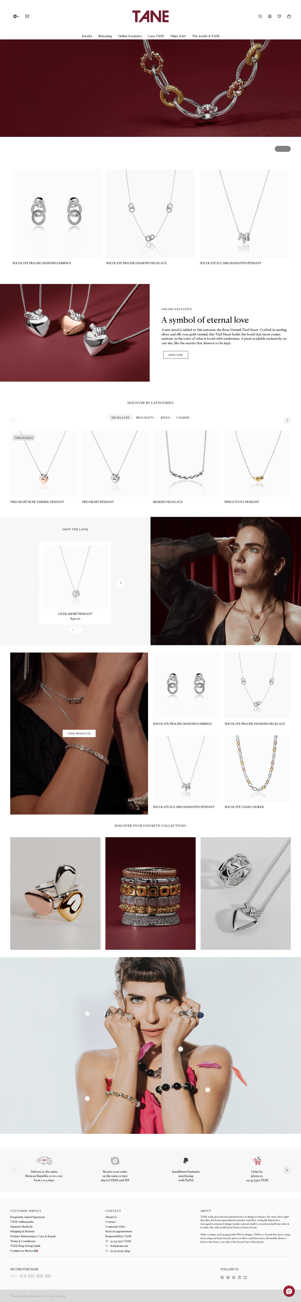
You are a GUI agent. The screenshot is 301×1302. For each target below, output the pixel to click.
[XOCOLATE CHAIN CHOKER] (257, 768)
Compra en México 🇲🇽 (24, 1250)
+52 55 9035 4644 (119, 1250)
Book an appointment (118, 1231)
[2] (207, 1089)
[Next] (287, 420)
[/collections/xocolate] (150, 97)
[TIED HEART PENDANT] (115, 463)
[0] (87, 1098)
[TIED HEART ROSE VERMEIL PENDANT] (43, 463)
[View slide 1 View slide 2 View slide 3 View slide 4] (150, 97)
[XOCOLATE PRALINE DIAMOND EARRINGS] (56, 213)
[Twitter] (228, 1277)
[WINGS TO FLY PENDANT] (257, 463)
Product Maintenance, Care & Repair (33, 1236)
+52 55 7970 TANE (120, 1241)
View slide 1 (72, 629)
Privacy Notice (54, 1296)
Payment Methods (21, 1226)
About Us (111, 1217)
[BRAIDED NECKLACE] (186, 463)
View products (79, 733)
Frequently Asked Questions (27, 1217)
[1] (180, 1049)
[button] (86, 36)
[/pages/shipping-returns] (44, 1161)
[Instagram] (233, 1277)
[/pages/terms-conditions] (186, 1161)
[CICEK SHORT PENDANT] (75, 577)
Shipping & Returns (22, 1231)
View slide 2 (75, 629)
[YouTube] (245, 1277)
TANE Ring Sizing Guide (25, 1246)
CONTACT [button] (113, 1211)
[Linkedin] (239, 1277)
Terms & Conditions (23, 1241)
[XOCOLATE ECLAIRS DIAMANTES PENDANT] (244, 213)
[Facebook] (222, 1277)
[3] (87, 1013)
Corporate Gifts (115, 1226)
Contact (110, 1221)
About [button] (205, 1211)
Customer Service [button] (25, 1211)
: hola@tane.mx (118, 1246)
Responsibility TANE (118, 1236)
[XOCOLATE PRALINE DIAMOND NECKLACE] (150, 213)
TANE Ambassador (22, 1221)
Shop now (175, 355)
